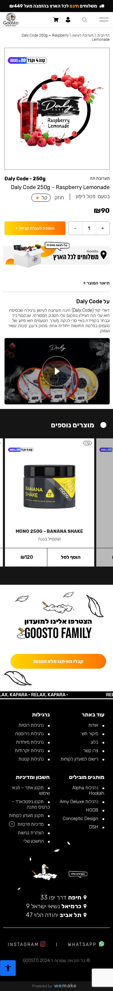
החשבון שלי (34, 841)
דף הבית (103, 35)
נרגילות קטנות (31, 759)
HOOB (92, 810)
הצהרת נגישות (31, 832)
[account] (68, 20)
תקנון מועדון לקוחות (27, 815)
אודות (93, 725)
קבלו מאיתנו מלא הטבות (58, 661)
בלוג (95, 742)
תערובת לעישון (83, 35)
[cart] (56, 20)
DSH (94, 827)
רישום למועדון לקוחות (80, 759)
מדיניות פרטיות (31, 824)
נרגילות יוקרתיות (30, 750)
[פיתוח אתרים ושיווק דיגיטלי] (67, 986)
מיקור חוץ (90, 733)
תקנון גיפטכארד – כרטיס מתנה (31, 804)
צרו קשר (91, 750)
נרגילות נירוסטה (30, 733)
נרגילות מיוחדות (30, 742)
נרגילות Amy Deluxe (79, 801)
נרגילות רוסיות (31, 725)
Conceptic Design (81, 818)
